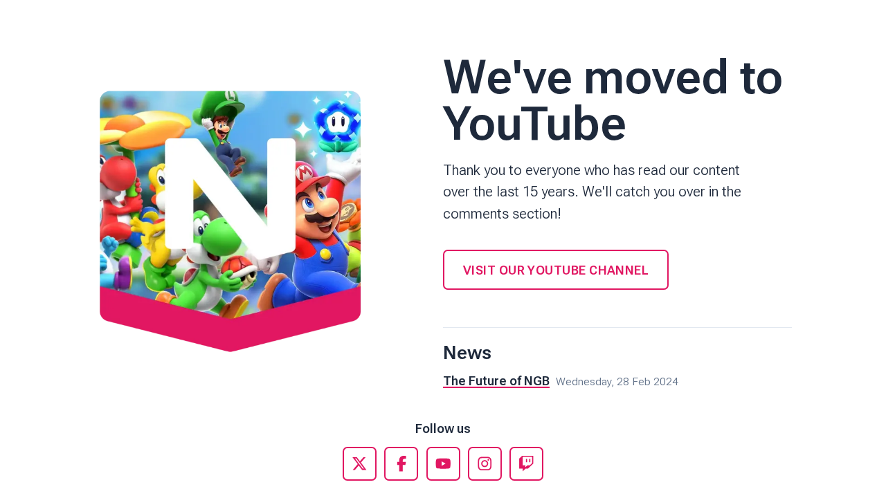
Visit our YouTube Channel (556, 270)
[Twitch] (526, 464)
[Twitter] (360, 464)
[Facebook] (401, 464)
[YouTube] (443, 464)
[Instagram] (485, 464)
